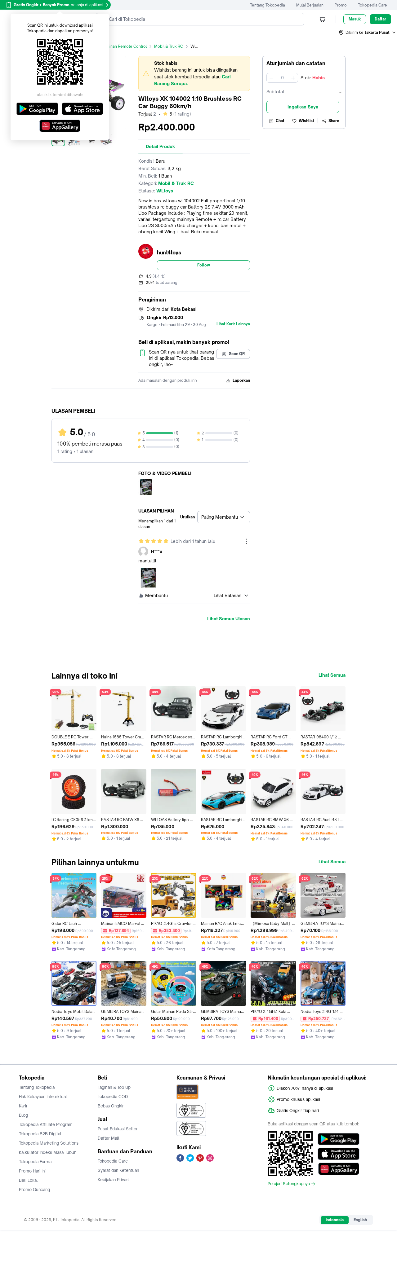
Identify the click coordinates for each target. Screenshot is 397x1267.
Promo (341, 5)
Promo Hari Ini (32, 1170)
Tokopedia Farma (35, 1161)
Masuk (355, 19)
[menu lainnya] (246, 541)
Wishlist (306, 120)
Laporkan (241, 380)
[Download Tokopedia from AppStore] (338, 1154)
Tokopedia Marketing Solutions (48, 1143)
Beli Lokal (28, 1180)
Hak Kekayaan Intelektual (43, 1096)
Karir (23, 1105)
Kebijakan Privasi (113, 1179)
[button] (367, 32)
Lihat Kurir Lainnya (233, 324)
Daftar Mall (108, 1138)
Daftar (380, 19)
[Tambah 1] (293, 77)
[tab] (160, 146)
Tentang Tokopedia (267, 5)
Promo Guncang (34, 1189)
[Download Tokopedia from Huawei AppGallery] (338, 1169)
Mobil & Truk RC (168, 46)
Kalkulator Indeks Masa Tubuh (48, 1152)
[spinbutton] (282, 78)
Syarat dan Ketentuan (118, 1170)
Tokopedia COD (113, 1096)
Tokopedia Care (372, 5)
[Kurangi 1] (271, 77)
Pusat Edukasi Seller (118, 1128)
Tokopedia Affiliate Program (46, 1124)
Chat (280, 120)
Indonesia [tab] (335, 1219)
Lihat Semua (332, 675)
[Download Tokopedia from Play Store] (338, 1139)
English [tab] (360, 1219)
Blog (23, 1115)
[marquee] (194, 73)
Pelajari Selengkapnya (289, 1183)
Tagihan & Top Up (114, 1087)
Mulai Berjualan (309, 5)
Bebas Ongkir (111, 1105)
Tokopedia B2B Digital (40, 1133)
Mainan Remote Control (125, 46)
